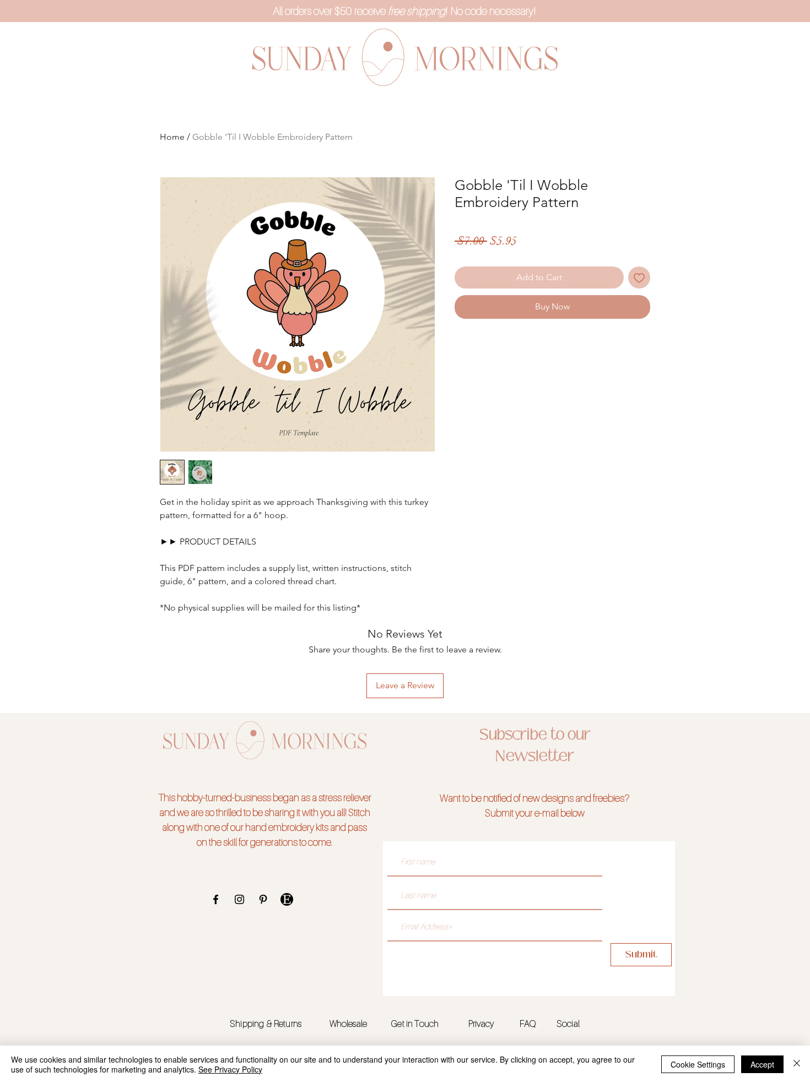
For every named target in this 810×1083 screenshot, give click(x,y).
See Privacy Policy (230, 1069)
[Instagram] (239, 899)
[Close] (796, 1064)
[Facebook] (215, 899)
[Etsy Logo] (286, 899)
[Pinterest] (263, 899)
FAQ (527, 1023)
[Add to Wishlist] (639, 277)
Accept (762, 1064)
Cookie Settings (698, 1064)
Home (172, 137)
